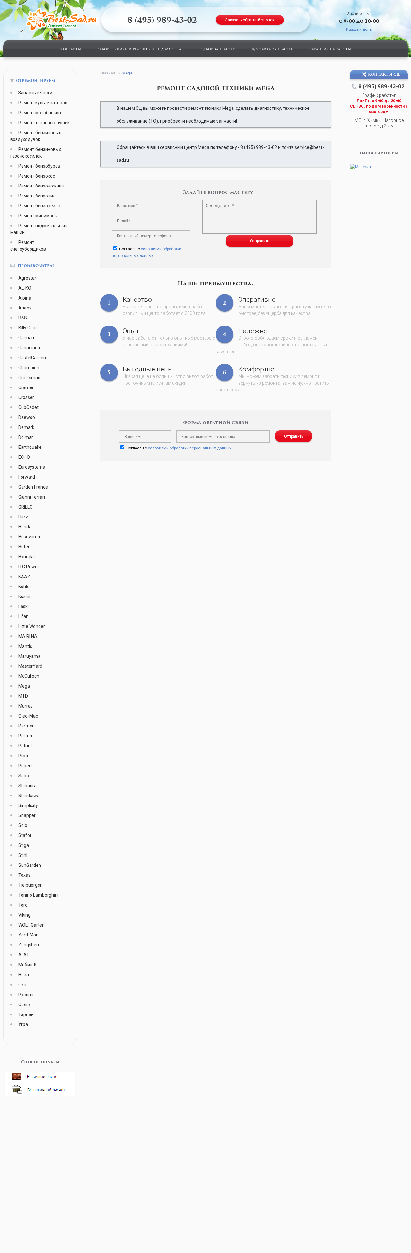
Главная (107, 73)
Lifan (23, 616)
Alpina (24, 297)
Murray (25, 706)
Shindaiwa (28, 795)
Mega (24, 686)
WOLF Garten (31, 924)
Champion (28, 367)
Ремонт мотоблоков (39, 112)
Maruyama (29, 656)
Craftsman (29, 377)
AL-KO (24, 288)
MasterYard (30, 666)
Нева (23, 974)
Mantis (25, 646)
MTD (23, 696)
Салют (25, 1004)
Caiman (26, 337)
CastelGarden (32, 357)
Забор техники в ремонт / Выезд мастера (139, 49)
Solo (22, 825)
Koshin (25, 596)
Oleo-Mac (28, 715)
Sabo (23, 775)
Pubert (25, 765)
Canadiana (29, 347)
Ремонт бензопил (37, 195)
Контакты (70, 49)
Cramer (26, 387)
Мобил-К (27, 964)
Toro (23, 905)
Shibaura (27, 785)
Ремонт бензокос (36, 175)
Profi (23, 755)
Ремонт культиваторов (42, 102)
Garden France (33, 487)
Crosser (26, 397)
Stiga (23, 845)
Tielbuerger (30, 885)
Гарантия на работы (330, 49)
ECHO (24, 457)
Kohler (24, 586)
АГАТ (23, 954)
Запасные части (35, 92)
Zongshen (28, 944)
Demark (26, 427)
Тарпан (26, 1014)
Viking (24, 915)
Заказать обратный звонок (249, 20)
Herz (23, 516)
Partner (26, 725)
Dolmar (25, 437)
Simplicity (28, 805)
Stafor (24, 835)
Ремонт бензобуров (39, 166)
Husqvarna (29, 536)
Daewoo (26, 417)
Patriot (25, 745)
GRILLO (25, 506)
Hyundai (26, 556)
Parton (25, 735)
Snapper (27, 815)
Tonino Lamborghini (38, 895)
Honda (24, 526)
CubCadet (28, 407)
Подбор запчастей (216, 49)
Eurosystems (31, 467)
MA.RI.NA (27, 636)
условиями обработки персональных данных (189, 448)
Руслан (25, 994)
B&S (22, 317)
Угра (23, 1024)
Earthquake (30, 447)
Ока (22, 984)
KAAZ (24, 576)
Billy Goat (27, 327)
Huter (24, 546)
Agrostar (27, 278)
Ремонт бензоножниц (41, 185)
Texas (24, 875)
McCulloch (28, 676)
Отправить (259, 241)
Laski (23, 606)
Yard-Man (28, 934)
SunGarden (29, 865)
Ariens (24, 307)
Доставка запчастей (273, 49)
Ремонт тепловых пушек (44, 122)
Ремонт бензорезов (39, 205)
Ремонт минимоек (37, 215)
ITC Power (28, 566)
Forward (26, 477)
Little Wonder (31, 626)
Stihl (22, 855)
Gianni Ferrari (31, 497)
